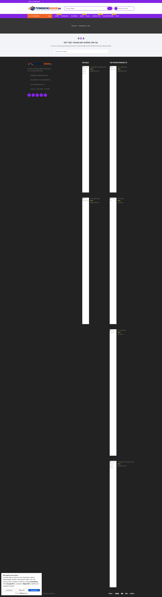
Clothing (74, 16)
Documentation (108, 15)
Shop (82, 15)
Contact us (96, 15)
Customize (9, 590)
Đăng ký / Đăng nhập (34, 1)
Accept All (34, 590)
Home (57, 15)
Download (64, 16)
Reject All (22, 590)
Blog (87, 16)
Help (117, 16)
